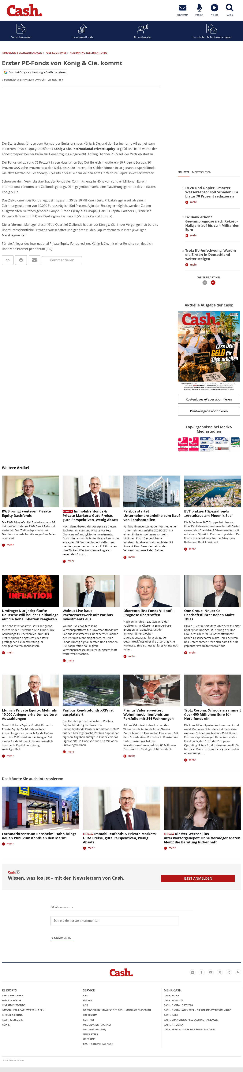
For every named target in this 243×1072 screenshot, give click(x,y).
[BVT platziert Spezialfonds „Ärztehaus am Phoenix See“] (212, 492)
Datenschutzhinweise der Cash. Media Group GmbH (117, 1010)
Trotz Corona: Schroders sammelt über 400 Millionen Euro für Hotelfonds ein (212, 714)
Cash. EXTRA (171, 995)
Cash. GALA (171, 1015)
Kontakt (88, 1019)
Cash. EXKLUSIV (173, 1000)
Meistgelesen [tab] (201, 172)
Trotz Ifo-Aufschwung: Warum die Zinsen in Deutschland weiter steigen (210, 254)
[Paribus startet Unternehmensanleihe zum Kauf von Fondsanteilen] (151, 492)
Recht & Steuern (12, 1019)
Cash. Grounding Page (98, 1044)
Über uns (89, 1039)
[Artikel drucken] (21, 260)
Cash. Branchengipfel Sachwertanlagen (191, 1019)
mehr (193, 202)
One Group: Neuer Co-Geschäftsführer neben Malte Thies (209, 614)
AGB (85, 1005)
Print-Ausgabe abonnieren (209, 411)
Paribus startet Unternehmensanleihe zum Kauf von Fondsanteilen (151, 515)
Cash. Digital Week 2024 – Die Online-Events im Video (197, 1010)
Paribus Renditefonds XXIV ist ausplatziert (88, 712)
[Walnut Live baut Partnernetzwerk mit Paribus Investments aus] (91, 591)
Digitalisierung (12, 1015)
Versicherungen (21, 37)
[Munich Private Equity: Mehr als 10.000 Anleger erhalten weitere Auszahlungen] (30, 691)
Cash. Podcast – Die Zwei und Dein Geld (189, 1029)
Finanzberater (142, 37)
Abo (85, 995)
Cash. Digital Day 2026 (178, 1005)
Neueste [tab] (183, 172)
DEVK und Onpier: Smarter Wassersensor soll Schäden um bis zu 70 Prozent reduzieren (211, 192)
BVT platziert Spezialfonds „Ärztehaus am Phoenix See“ (208, 513)
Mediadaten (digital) (97, 1024)
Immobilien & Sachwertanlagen (212, 37)
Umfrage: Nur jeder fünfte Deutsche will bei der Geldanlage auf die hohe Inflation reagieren (30, 614)
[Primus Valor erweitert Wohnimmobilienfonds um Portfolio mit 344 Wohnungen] (151, 691)
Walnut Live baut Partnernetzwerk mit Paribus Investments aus (88, 614)
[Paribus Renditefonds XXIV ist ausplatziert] (91, 691)
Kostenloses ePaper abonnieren (209, 399)
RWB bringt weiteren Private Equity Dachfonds (26, 513)
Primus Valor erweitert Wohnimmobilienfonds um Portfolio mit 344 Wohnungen (148, 714)
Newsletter (90, 1034)
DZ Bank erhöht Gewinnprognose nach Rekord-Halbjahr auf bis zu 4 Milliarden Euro (212, 223)
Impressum (90, 1015)
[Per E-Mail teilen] (34, 260)
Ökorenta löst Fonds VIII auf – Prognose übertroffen (148, 612)
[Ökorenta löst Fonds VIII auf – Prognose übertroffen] (151, 591)
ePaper (87, 1000)
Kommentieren (62, 260)
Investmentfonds (82, 37)
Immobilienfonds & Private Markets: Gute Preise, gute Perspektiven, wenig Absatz (90, 515)
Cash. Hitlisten (174, 1024)
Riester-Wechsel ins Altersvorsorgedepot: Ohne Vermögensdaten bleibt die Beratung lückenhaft (202, 837)
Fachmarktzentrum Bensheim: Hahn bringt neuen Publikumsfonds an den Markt (39, 835)
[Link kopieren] (7, 260)
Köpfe (5, 1024)
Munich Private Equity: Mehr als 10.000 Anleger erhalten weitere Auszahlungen (29, 714)
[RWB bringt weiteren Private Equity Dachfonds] (30, 492)
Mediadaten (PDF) (94, 1029)
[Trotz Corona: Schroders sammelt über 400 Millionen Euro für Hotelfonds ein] (212, 691)
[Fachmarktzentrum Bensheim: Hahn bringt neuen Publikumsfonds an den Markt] (40, 808)
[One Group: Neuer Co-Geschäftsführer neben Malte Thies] (212, 591)
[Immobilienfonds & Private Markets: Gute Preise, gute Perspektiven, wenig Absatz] (91, 492)
